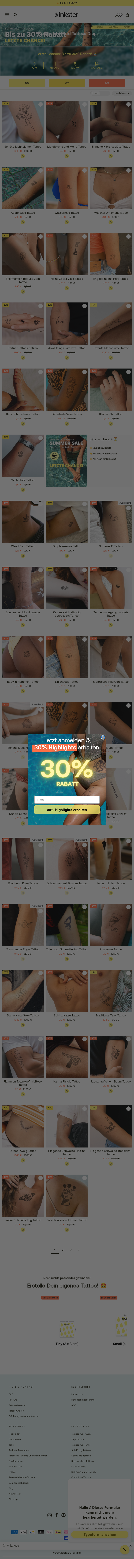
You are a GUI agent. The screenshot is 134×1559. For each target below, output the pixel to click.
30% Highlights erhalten (67, 809)
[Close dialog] (103, 737)
